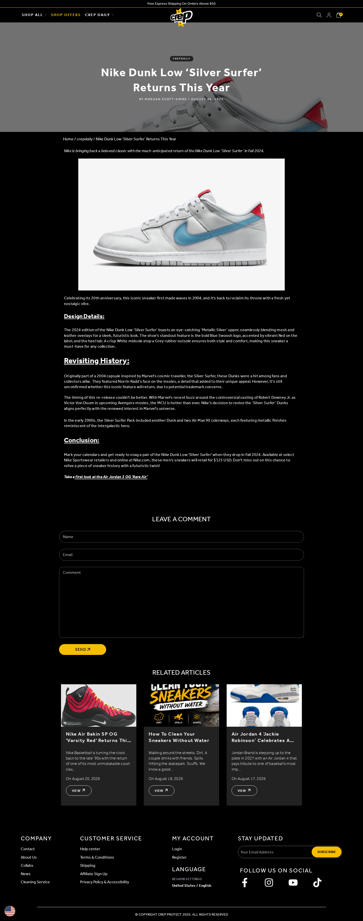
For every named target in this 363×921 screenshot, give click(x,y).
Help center (90, 849)
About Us (29, 857)
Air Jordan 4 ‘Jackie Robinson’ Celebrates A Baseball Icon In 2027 (261, 737)
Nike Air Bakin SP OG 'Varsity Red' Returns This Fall (98, 737)
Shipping (87, 865)
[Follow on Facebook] (244, 882)
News (26, 873)
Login (177, 849)
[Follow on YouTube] (293, 882)
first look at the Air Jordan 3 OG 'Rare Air (110, 476)
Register (179, 857)
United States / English (191, 885)
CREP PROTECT (170, 914)
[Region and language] (9, 911)
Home (68, 139)
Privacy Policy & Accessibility (104, 882)
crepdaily (181, 58)
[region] (181, 745)
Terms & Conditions (97, 857)
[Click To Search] (319, 15)
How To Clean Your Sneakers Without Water (179, 737)
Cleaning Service (35, 882)
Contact (28, 849)
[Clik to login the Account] (329, 15)
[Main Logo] (181, 15)
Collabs (27, 865)
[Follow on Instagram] (269, 882)
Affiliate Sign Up (93, 873)
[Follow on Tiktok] (317, 882)
